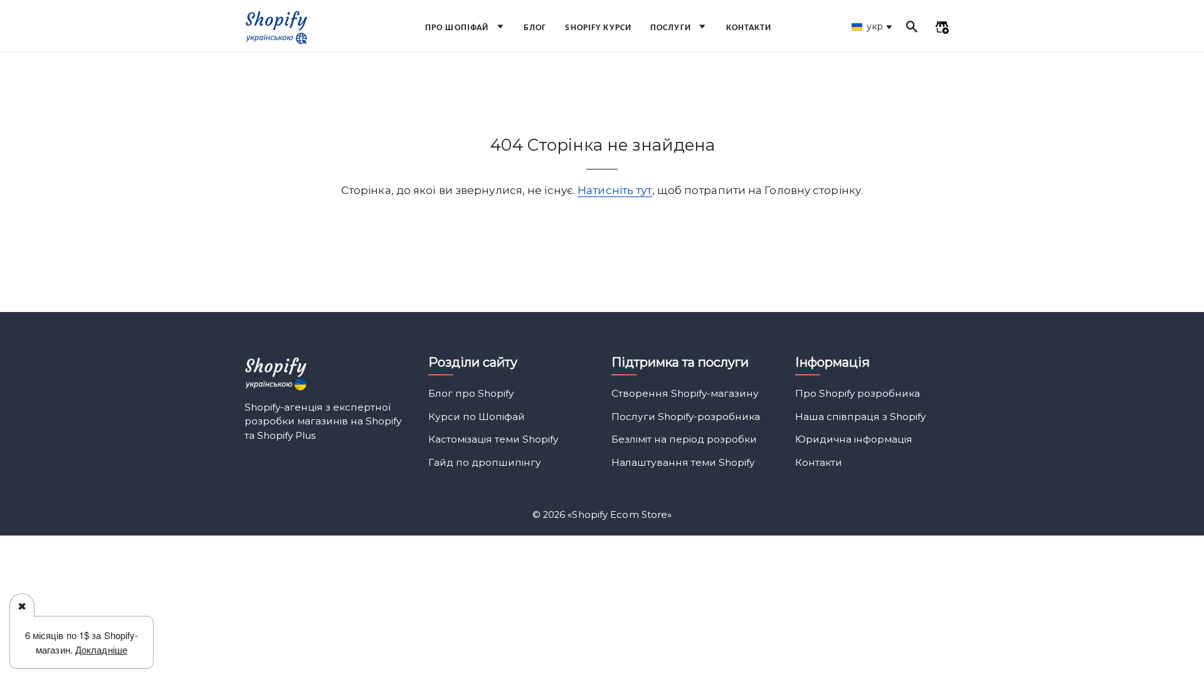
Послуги (672, 28)
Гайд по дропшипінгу (484, 462)
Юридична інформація (853, 439)
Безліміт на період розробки (684, 439)
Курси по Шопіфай (476, 416)
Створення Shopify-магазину (685, 393)
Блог (535, 28)
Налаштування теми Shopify (682, 462)
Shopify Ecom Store (619, 514)
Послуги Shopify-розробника (685, 416)
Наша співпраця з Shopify (860, 416)
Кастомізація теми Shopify (493, 439)
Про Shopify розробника (857, 393)
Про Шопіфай (458, 28)
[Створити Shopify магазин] (941, 28)
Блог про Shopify (471, 393)
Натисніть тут (615, 190)
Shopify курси (598, 28)
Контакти (749, 28)
